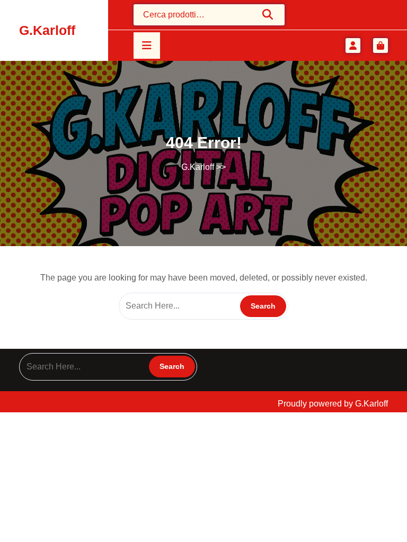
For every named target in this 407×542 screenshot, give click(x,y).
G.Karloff (47, 30)
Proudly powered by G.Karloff (333, 403)
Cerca (268, 14)
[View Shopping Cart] (380, 45)
